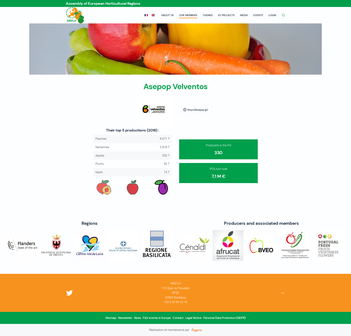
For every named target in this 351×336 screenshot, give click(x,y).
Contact (178, 318)
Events (258, 15)
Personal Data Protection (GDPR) (224, 318)
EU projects (226, 15)
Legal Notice (193, 318)
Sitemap (110, 318)
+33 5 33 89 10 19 (175, 302)
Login (272, 15)
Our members (188, 15)
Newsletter (125, 318)
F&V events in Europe (157, 318)
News (137, 318)
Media (244, 15)
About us (167, 15)
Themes (208, 15)
